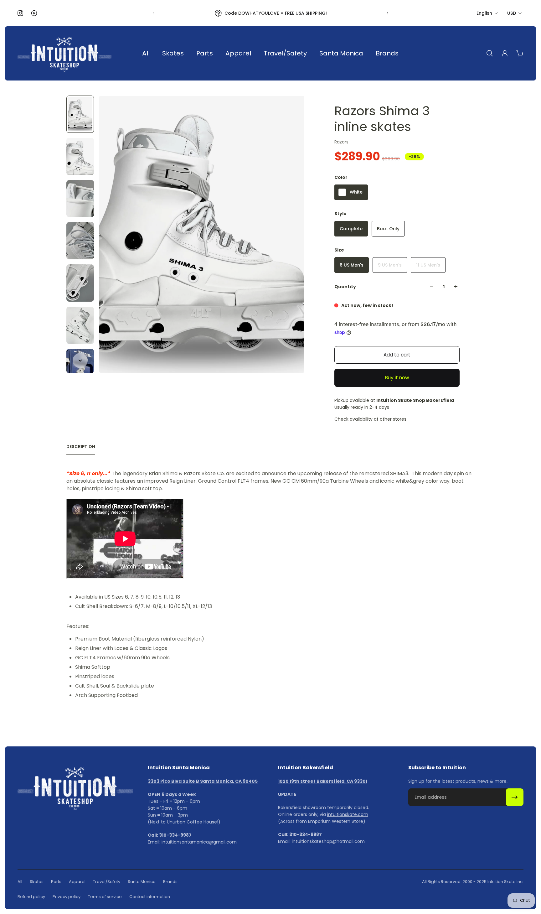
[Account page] (504, 53)
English (484, 13)
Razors (341, 142)
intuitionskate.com (347, 814)
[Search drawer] (489, 53)
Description (80, 446)
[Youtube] (34, 13)
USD (511, 13)
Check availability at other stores (370, 419)
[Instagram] (20, 13)
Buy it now (397, 377)
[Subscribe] (514, 797)
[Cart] (519, 53)
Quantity (345, 286)
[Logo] (64, 53)
